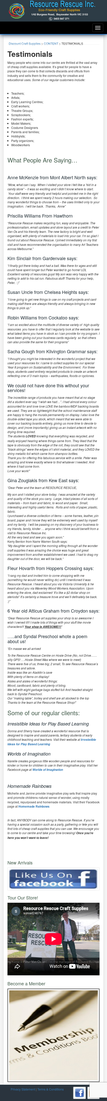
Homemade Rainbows (34, 806)
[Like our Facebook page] (53, 878)
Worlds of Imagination (47, 770)
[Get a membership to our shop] (53, 1035)
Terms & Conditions (50, 1089)
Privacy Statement (23, 1089)
